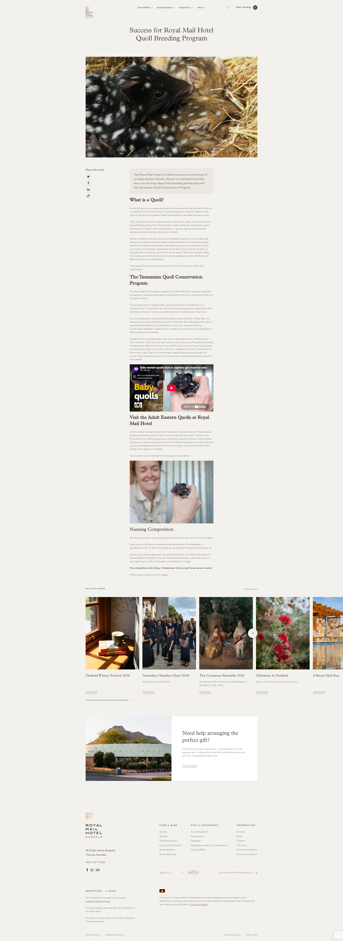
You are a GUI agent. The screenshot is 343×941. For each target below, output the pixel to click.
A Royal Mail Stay (326, 675)
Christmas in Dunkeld (272, 675)
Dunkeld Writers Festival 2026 (108, 675)
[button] (246, 7)
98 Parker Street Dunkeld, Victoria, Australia (100, 852)
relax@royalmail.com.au (98, 901)
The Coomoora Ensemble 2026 (222, 675)
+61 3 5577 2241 (96, 862)
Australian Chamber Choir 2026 (165, 675)
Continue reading (199, 904)
